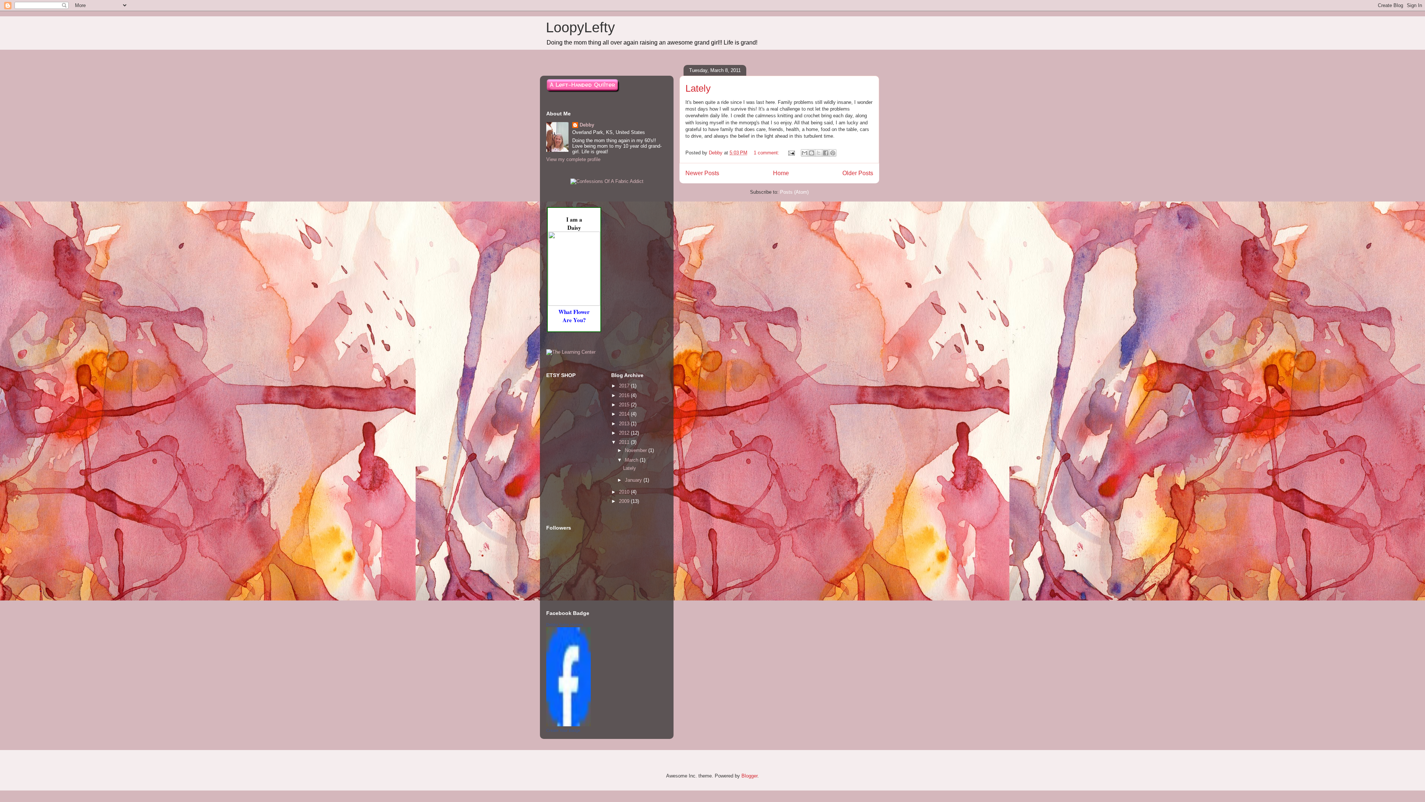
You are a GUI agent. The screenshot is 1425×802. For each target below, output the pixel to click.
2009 (625, 501)
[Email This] (804, 153)
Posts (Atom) (794, 192)
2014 (625, 414)
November (636, 450)
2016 (625, 395)
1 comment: (767, 153)
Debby (587, 125)
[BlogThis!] (811, 153)
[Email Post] (791, 153)
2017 (625, 386)
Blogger (749, 776)
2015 (625, 404)
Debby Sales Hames (564, 624)
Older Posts (857, 173)
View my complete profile (573, 159)
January (634, 480)
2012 (625, 433)
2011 (625, 442)
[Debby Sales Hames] (568, 724)
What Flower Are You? (574, 316)
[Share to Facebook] (825, 153)
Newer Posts (702, 173)
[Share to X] (818, 153)
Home (781, 173)
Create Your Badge (563, 730)
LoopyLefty (580, 27)
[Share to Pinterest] (832, 153)
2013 (625, 423)
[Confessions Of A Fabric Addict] (606, 181)
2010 (625, 492)
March (632, 460)
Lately (698, 88)
